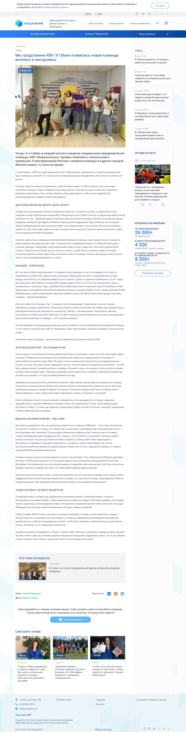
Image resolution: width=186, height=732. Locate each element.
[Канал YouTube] (143, 14)
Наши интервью (147, 34)
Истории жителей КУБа (42, 34)
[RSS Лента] (168, 14)
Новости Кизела (117, 23)
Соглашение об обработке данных (151, 700)
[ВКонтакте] (149, 14)
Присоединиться (73, 619)
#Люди (18, 50)
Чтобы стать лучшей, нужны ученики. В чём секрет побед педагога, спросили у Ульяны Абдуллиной (107, 670)
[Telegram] (122, 593)
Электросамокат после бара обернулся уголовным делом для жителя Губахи (152, 78)
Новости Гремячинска (140, 23)
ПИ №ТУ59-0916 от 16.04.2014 (28, 723)
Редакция (100, 700)
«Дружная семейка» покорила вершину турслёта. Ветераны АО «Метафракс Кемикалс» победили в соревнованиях (70, 672)
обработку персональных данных (51, 7)
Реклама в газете (64, 700)
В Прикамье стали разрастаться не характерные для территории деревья (152, 116)
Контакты (100, 704)
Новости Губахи (96, 23)
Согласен (160, 5)
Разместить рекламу (152, 273)
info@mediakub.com (28, 709)
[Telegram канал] (161, 14)
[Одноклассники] (155, 14)
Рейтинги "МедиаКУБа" (97, 34)
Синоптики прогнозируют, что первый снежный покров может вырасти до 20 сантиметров (152, 97)
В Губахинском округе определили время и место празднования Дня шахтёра (149, 135)
